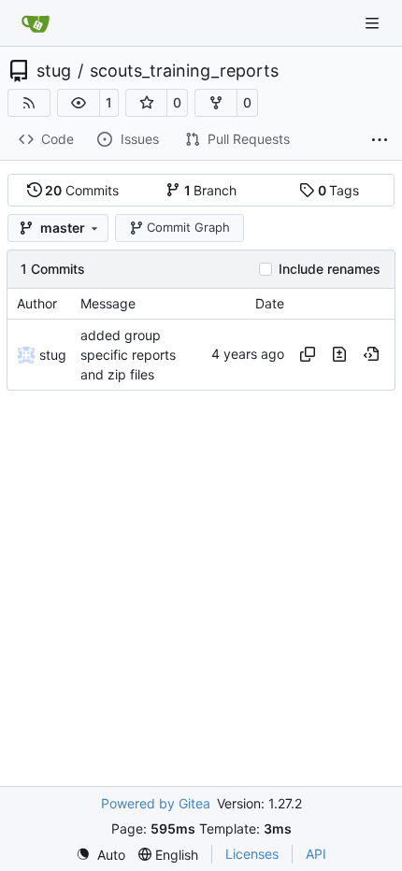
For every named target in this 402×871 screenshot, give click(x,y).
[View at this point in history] (371, 354)
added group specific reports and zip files (128, 354)
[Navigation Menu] (374, 22)
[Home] (35, 23)
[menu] (100, 855)
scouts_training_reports (184, 71)
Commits (82, 190)
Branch (210, 190)
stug (53, 71)
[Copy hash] (308, 354)
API (316, 854)
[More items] (380, 140)
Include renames (329, 269)
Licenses (252, 854)
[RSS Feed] (28, 103)
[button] (78, 103)
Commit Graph (188, 227)
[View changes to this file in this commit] (339, 354)
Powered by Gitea (155, 803)
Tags (339, 190)
